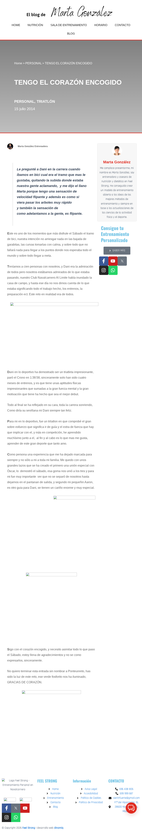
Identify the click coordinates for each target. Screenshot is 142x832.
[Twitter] (15, 808)
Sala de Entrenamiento (68, 25)
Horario (100, 25)
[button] (131, 808)
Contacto (122, 25)
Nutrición (35, 25)
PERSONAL (33, 63)
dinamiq (58, 828)
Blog (71, 33)
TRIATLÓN (46, 101)
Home (16, 25)
